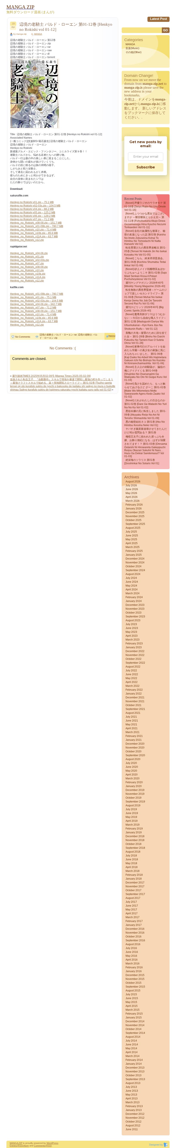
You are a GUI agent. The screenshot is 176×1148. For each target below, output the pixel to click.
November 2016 (135, 932)
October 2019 (133, 797)
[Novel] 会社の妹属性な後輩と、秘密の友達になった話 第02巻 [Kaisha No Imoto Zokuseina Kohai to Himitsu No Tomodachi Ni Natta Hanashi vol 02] (145, 237)
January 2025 (134, 554)
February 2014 (134, 1059)
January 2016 (134, 971)
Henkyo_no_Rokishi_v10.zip (27, 270)
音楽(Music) (132, 48)
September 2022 (135, 662)
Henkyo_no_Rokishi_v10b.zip (27, 273)
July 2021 (131, 716)
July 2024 (131, 577)
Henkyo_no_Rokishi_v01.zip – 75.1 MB (33, 297)
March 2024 (133, 593)
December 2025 (135, 512)
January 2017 (134, 924)
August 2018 (133, 851)
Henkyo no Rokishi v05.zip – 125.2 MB (32, 212)
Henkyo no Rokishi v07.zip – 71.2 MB (32, 219)
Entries (13, 1145)
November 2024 (135, 562)
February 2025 (134, 550)
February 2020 (134, 782)
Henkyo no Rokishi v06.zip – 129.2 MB (32, 215)
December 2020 (135, 743)
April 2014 (132, 1052)
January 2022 (134, 693)
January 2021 (134, 739)
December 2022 (135, 651)
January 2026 (134, 508)
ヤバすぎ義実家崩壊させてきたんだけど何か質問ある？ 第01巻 (145, 430)
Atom (26, 1145)
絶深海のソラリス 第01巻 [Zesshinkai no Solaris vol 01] (141, 461)
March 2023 (133, 639)
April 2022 (132, 682)
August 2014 (133, 1036)
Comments (39, 1145)
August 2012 (133, 1125)
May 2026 (131, 493)
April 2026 (132, 496)
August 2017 (133, 898)
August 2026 (133, 481)
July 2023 (131, 624)
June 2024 (132, 581)
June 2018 (132, 859)
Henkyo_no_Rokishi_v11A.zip (27, 277)
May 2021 (131, 724)
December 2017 (135, 882)
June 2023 (132, 628)
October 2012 (133, 1121)
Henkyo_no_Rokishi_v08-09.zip (29, 266)
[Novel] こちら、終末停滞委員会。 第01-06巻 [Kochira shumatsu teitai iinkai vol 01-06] (145, 262)
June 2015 (132, 998)
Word (49, 1143)
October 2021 (133, 705)
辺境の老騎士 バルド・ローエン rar (58, 334)
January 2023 (134, 647)
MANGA (38, 34)
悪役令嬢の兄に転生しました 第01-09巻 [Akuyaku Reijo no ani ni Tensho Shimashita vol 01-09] (145, 415)
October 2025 (133, 520)
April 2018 (132, 867)
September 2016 (135, 940)
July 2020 (131, 763)
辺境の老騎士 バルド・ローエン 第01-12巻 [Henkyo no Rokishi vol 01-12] (65, 27)
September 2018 (135, 847)
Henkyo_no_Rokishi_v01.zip (27, 256)
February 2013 (134, 1106)
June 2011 (132, 1129)
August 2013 (133, 1083)
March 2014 (133, 1056)
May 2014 (131, 1048)
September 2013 (135, 1079)
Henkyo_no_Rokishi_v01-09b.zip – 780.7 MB (36, 226)
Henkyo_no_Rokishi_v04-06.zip (29, 253)
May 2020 (131, 770)
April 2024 (132, 589)
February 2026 (134, 504)
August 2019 (133, 805)
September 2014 (135, 1032)
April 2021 (132, 728)
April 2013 (132, 1098)
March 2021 (133, 732)
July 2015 (131, 994)
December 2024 (135, 558)
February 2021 (134, 736)
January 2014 (134, 1063)
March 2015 (133, 1009)
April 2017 (132, 913)
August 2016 (133, 944)
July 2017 (131, 901)
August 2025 (133, 527)
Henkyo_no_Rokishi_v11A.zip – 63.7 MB (34, 236)
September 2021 (135, 709)
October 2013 (133, 1075)
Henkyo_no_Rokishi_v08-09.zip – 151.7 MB (36, 222)
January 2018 (134, 878)
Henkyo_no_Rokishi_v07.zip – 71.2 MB (33, 307)
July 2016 (131, 948)
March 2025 (133, 547)
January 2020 (134, 786)
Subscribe (146, 167)
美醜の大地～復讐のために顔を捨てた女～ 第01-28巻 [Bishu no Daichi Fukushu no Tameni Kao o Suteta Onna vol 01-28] (145, 337)
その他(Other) (133, 52)
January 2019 (134, 832)
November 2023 (135, 608)
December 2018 (135, 836)
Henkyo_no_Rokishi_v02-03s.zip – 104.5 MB (36, 300)
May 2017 (131, 909)
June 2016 (132, 951)
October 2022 (133, 658)
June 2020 (132, 766)
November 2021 (135, 701)
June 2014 (132, 1044)
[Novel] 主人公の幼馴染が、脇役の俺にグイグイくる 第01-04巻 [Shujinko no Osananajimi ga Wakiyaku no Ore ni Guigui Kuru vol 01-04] (145, 373)
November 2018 (135, 840)
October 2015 (133, 982)
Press (55, 1143)
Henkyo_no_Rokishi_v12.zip (27, 239)
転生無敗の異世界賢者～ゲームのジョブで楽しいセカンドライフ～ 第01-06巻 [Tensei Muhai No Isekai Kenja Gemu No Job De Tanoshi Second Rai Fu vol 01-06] (145, 296)
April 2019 (132, 820)
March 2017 (133, 917)
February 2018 (134, 874)
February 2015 (134, 1013)
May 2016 (131, 955)
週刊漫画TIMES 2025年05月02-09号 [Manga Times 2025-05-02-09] (51, 375)
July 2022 (131, 670)
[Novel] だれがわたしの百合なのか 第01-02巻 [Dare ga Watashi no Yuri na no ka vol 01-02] (145, 404)
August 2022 (133, 666)
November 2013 (135, 1071)
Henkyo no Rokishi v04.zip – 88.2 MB (32, 209)
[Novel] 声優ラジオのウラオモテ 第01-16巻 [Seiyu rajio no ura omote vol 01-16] (145, 206)
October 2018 (133, 844)
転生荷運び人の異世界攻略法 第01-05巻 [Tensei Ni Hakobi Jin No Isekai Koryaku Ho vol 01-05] (145, 251)
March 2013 (133, 1102)
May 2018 (131, 863)
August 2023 (133, 620)
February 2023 (134, 643)
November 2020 (135, 747)
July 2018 (131, 855)
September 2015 (135, 986)
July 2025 (131, 531)
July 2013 (131, 1086)
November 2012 (135, 1117)
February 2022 (134, 689)
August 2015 (133, 990)
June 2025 (132, 535)
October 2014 (133, 1029)
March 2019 (133, 824)
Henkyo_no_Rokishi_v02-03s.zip (29, 260)
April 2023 (132, 635)
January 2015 (134, 1017)
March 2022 (133, 685)
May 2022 (131, 678)
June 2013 (132, 1090)
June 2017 (132, 905)
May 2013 (131, 1094)
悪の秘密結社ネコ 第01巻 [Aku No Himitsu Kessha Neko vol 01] (144, 423)
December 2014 (135, 1021)
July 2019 (131, 809)
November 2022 (135, 655)
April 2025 (132, 543)
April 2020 (132, 774)
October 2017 (133, 890)
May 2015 (131, 1002)
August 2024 (133, 574)
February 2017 (134, 921)
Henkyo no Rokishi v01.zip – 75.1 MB (32, 202)
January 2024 (134, 601)
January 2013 (134, 1110)
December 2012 (135, 1113)
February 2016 (134, 967)
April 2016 (132, 959)
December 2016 (135, 928)
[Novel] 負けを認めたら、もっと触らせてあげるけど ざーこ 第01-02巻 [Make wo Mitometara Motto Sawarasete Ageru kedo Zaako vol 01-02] (145, 390)
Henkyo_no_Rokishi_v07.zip (27, 263)
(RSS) (20, 1145)
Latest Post (158, 19)
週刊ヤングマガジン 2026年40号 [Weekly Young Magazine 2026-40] (144, 284)
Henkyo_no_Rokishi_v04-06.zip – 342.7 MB (36, 304)
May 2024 (131, 585)
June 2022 (132, 674)
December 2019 (135, 790)
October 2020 (133, 751)
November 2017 (135, 886)
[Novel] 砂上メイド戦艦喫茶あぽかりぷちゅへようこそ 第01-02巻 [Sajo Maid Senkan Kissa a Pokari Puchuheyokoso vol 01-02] (145, 274)
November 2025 (135, 516)
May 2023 (131, 631)
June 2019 (132, 813)
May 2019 (131, 817)
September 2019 (135, 801)
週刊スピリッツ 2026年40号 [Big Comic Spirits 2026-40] (144, 309)
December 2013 (135, 1067)
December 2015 (135, 975)
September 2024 (135, 570)
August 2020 (133, 759)
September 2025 (135, 523)
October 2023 (133, 612)
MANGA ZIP (16, 1143)
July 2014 (131, 1040)
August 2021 (133, 712)
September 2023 (135, 616)
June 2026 (132, 489)
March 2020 (133, 778)
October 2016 (133, 936)
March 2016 (133, 963)
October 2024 (133, 566)
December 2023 (135, 604)
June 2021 (132, 720)
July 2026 (131, 485)
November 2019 (135, 793)
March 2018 (133, 871)
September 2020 (135, 755)
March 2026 (133, 500)
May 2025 (131, 539)
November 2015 (135, 978)
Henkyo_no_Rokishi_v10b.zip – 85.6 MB (34, 233)
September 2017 (135, 894)
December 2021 (135, 697)
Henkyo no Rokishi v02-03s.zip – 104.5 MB (35, 205)
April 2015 (132, 1005)
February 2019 (134, 828)
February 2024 (134, 597)
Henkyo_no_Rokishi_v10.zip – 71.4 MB (33, 229)
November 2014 (135, 1025)
